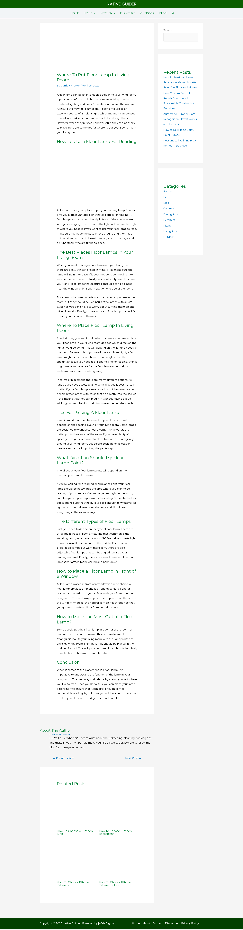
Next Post (133, 758)
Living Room (171, 231)
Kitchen (168, 225)
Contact (158, 923)
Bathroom (169, 191)
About (146, 923)
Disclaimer (172, 923)
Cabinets (169, 208)
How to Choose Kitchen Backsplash (115, 832)
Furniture (169, 219)
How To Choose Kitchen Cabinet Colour (115, 884)
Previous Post (63, 758)
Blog (166, 202)
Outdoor (168, 237)
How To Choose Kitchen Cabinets (73, 884)
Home (136, 923)
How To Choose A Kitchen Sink (75, 832)
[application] (94, 13)
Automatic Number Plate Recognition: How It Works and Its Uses (180, 119)
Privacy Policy (190, 923)
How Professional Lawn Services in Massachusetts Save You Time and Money (180, 82)
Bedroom (169, 197)
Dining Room (171, 214)
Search (167, 30)
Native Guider (121, 4)
